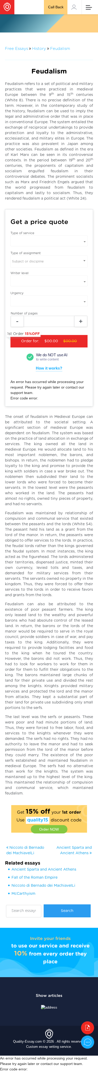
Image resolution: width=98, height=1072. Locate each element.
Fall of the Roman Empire (34, 877)
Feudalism (60, 49)
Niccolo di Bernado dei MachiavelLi (43, 885)
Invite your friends (50, 938)
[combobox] (49, 261)
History (39, 49)
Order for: (43, 339)
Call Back (56, 7)
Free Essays (16, 49)
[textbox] (49, 261)
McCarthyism (23, 894)
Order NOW (49, 829)
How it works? (49, 368)
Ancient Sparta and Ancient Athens (43, 869)
